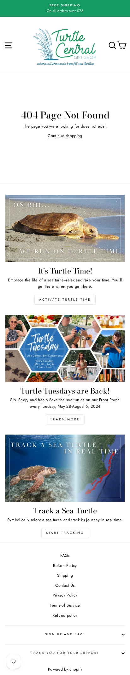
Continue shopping (65, 136)
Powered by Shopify (65, 669)
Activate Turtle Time (65, 299)
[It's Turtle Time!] (65, 228)
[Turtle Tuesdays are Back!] (65, 348)
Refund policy (64, 615)
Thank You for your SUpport (65, 653)
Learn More (65, 419)
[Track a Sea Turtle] (65, 468)
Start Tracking (65, 532)
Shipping (65, 575)
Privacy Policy (65, 595)
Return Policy (65, 565)
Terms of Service (65, 605)
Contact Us (64, 585)
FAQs (64, 555)
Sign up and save (65, 634)
